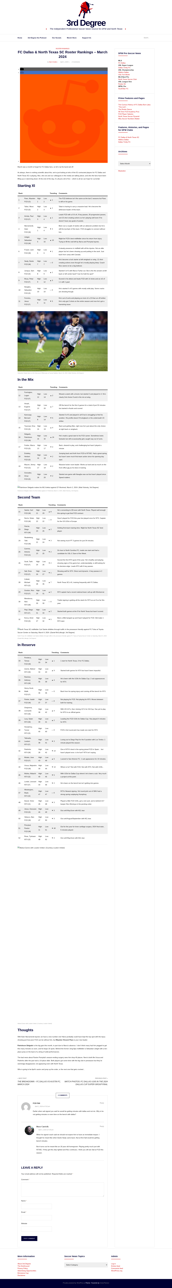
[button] (22, 69)
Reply (102, 1103)
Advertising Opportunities (27, 1271)
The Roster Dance (125, 109)
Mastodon (122, 171)
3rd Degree (85, 22)
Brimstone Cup (23, 1273)
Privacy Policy (23, 1268)
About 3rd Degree (24, 1264)
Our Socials (56, 38)
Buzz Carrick (42, 1127)
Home (20, 38)
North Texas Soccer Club (127, 79)
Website (24, 1223)
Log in (113, 1264)
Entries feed (115, 1266)
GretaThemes (104, 1283)
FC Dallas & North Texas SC (128, 137)
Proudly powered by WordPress (74, 1283)
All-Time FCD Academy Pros (128, 112)
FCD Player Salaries (125, 114)
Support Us (86, 38)
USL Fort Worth (124, 75)
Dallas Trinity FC (124, 68)
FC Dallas (122, 63)
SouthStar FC (123, 89)
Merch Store (72, 38)
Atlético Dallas (123, 72)
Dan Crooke (53, 62)
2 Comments (76, 62)
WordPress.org (116, 1271)
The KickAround (23, 1266)
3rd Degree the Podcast (37, 38)
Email (23, 1212)
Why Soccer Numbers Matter (129, 119)
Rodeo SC (122, 84)
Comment (25, 1179)
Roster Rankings (62, 48)
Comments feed (117, 1268)
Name (24, 1201)
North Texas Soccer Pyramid (128, 116)
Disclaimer (21, 1275)
